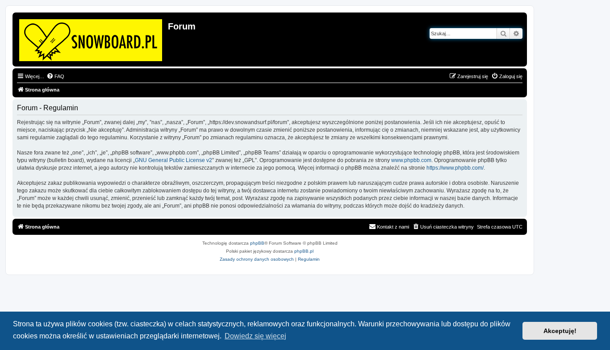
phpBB (257, 243)
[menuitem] (55, 76)
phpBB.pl (303, 251)
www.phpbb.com (411, 160)
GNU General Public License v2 (173, 160)
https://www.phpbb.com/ (455, 168)
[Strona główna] (91, 38)
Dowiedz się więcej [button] (255, 336)
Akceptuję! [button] (560, 330)
